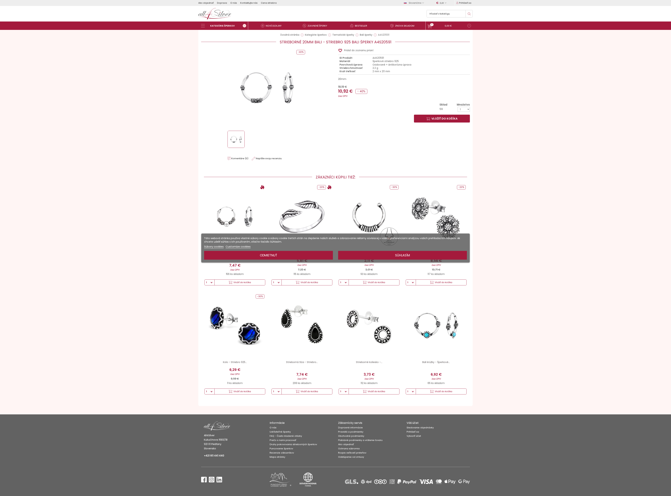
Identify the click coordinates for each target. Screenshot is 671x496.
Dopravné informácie (350, 427)
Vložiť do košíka (444, 119)
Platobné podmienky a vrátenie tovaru (360, 440)
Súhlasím (402, 255)
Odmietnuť (268, 255)
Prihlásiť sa (413, 431)
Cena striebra (269, 2)
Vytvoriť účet (414, 436)
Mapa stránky (277, 457)
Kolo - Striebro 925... (235, 362)
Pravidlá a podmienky (350, 431)
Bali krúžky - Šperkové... (436, 362)
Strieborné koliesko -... (369, 362)
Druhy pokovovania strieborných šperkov (293, 444)
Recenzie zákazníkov (282, 452)
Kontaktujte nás (249, 2)
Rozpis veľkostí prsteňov (352, 452)
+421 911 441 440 (214, 455)
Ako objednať (206, 2)
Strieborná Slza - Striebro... (302, 362)
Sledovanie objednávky (420, 427)
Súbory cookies (214, 246)
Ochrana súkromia (349, 448)
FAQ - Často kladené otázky (286, 436)
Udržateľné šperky (280, 431)
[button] (449, 26)
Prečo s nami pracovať (283, 440)
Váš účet (413, 423)
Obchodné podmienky (351, 436)
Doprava (222, 2)
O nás (233, 2)
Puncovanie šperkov (281, 448)
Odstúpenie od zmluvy (351, 457)
